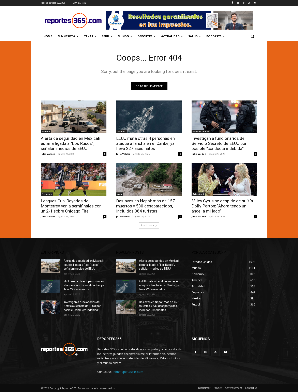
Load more (147, 225)
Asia (119, 194)
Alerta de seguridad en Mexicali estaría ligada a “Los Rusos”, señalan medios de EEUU (70, 143)
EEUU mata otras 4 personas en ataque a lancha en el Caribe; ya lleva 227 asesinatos (145, 143)
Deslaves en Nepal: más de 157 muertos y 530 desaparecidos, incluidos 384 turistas (145, 206)
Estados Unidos (201, 131)
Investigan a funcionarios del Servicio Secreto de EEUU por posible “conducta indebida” (219, 143)
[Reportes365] (73, 20)
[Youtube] (255, 3)
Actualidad (198, 194)
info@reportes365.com (128, 372)
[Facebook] (232, 3)
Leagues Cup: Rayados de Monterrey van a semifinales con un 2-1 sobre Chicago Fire (71, 206)
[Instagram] (238, 3)
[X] (249, 3)
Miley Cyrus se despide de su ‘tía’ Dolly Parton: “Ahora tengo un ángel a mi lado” (223, 206)
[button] (252, 36)
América (46, 131)
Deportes (47, 194)
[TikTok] (243, 3)
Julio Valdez (48, 153)
